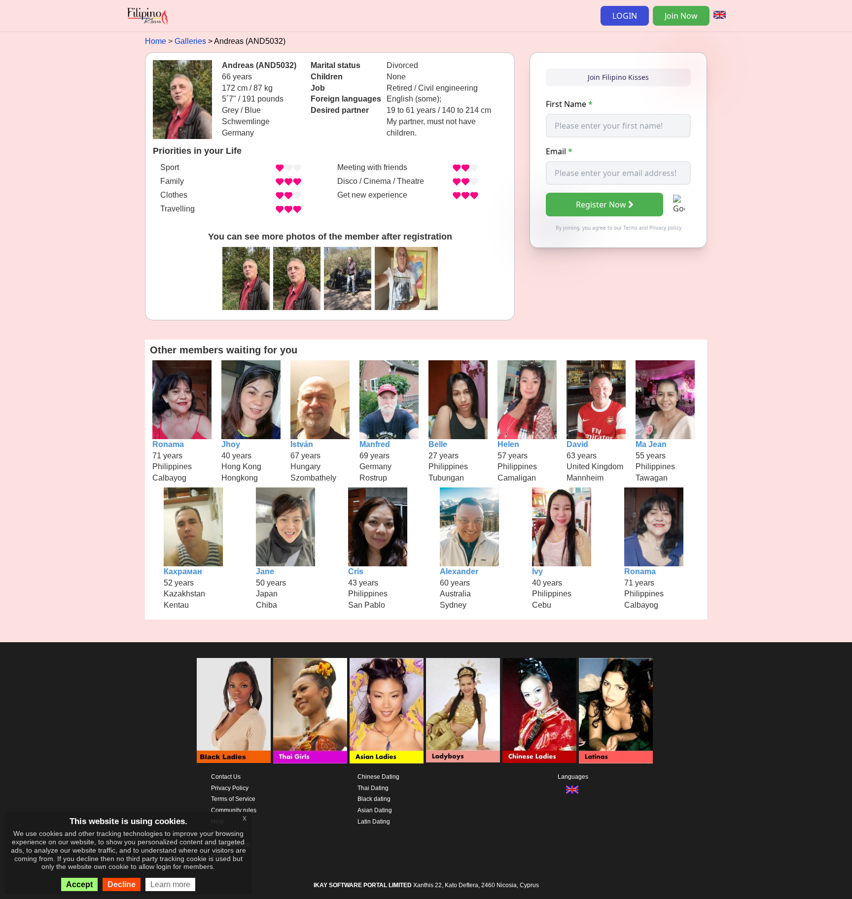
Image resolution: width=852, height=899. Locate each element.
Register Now (601, 204)
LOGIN (624, 15)
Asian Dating (374, 810)
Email (559, 151)
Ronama (168, 444)
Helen (508, 444)
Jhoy (230, 444)
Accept (79, 884)
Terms (630, 227)
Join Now (681, 15)
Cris (355, 571)
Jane (265, 571)
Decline (121, 884)
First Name (569, 104)
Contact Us (226, 776)
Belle (437, 444)
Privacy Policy (229, 788)
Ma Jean (651, 444)
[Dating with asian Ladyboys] (463, 710)
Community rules (233, 810)
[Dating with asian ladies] (387, 710)
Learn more (170, 884)
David (577, 444)
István (301, 444)
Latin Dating (373, 821)
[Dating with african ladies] (234, 710)
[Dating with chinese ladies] (539, 710)
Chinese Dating (378, 776)
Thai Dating (373, 788)
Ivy (537, 571)
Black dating (373, 798)
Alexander (459, 571)
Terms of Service (233, 798)
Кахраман (183, 571)
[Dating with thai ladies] (310, 710)
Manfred (374, 444)
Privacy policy (665, 227)
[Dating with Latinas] (616, 710)
